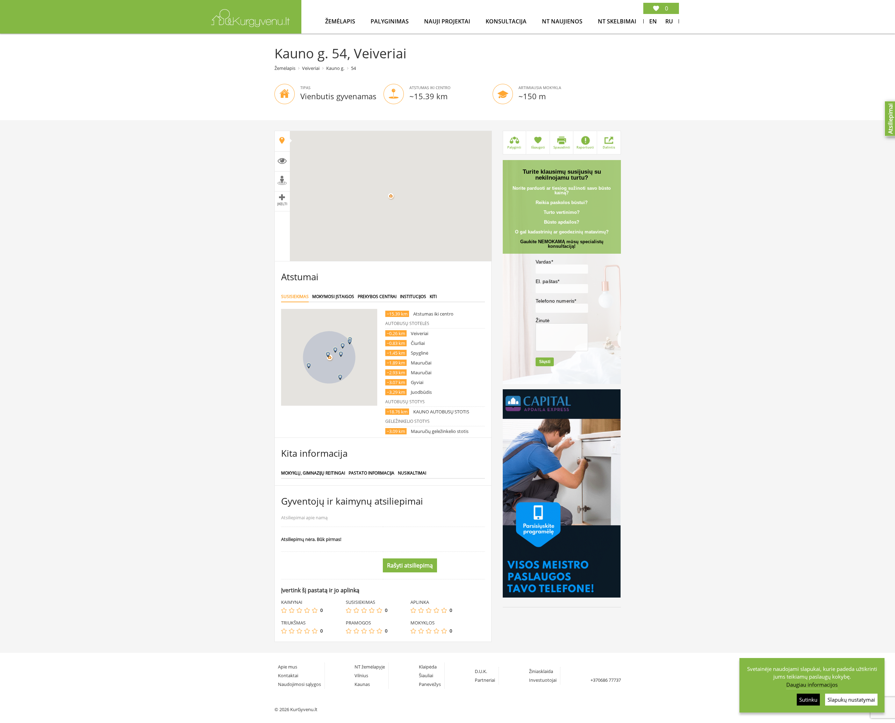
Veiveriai (311, 68)
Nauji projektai (448, 21)
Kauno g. (335, 68)
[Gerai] (307, 610)
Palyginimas (390, 21)
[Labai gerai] (314, 610)
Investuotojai (543, 680)
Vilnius (361, 675)
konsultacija (507, 21)
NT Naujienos (563, 21)
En (653, 21)
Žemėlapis (341, 21)
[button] (327, 354)
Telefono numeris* (556, 301)
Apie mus (287, 667)
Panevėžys (430, 684)
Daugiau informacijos (812, 684)
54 (353, 68)
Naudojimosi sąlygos (299, 684)
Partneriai (485, 680)
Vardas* (544, 262)
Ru (669, 21)
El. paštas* (548, 281)
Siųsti (544, 361)
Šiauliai (426, 675)
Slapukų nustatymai (851, 699)
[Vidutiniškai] (299, 610)
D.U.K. (481, 671)
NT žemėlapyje (370, 667)
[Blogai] (291, 610)
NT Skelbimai (617, 21)
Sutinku (808, 699)
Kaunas (362, 684)
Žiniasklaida (541, 671)
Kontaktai (288, 675)
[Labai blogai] (284, 610)
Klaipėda (428, 667)
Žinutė (543, 320)
